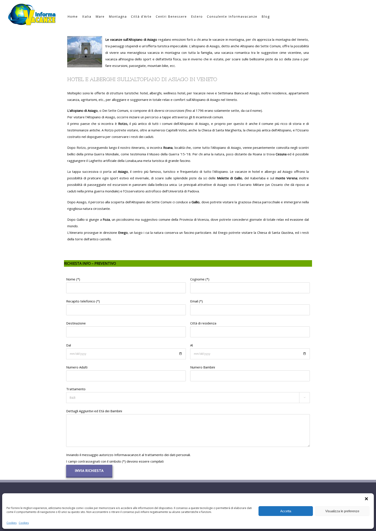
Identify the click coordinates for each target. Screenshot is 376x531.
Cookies (12, 523)
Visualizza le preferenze (342, 511)
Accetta (285, 511)
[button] (366, 499)
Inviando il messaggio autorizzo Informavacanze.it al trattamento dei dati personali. (128, 455)
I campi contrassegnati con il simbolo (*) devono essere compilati (115, 461)
